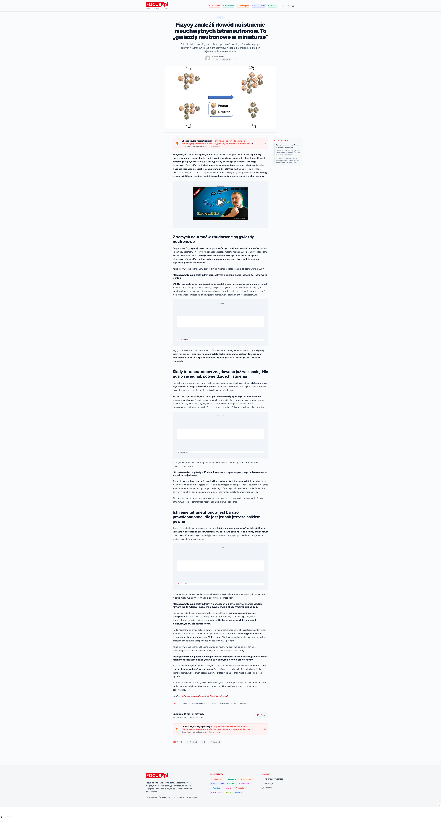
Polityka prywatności (274, 779)
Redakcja (269, 783)
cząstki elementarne (199, 703)
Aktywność (229, 6)
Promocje (240, 788)
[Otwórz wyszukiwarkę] (288, 6)
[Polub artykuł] (235, 59)
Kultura (228, 788)
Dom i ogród (244, 6)
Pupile (228, 792)
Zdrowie (273, 6)
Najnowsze (215, 6)
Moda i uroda (259, 6)
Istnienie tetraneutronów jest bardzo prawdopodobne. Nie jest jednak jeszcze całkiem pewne (288, 161)
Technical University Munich (194, 696)
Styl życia (217, 792)
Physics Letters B (219, 696)
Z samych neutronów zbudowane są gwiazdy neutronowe (288, 146)
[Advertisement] (220, 321)
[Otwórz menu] (293, 5)
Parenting (244, 783)
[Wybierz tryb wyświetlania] (284, 6)
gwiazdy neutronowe (228, 703)
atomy (185, 703)
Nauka (239, 792)
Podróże (216, 788)
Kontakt (268, 787)
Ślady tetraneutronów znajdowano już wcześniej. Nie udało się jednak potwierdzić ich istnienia (288, 153)
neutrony (243, 703)
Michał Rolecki (218, 56)
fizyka (214, 703)
